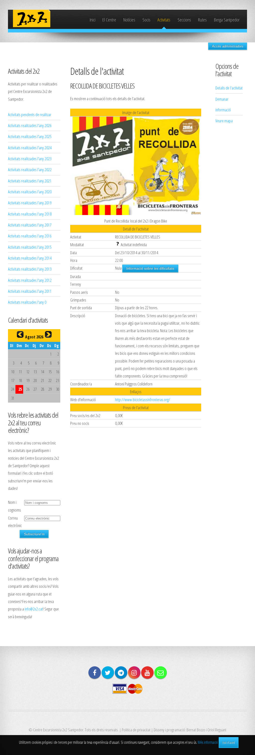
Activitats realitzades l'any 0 (27, 302)
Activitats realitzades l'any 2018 (30, 214)
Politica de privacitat (136, 730)
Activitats (163, 19)
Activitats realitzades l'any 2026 (30, 125)
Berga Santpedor (227, 19)
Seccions (184, 19)
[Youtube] (147, 672)
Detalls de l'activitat (229, 88)
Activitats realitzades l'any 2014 (30, 258)
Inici (92, 19)
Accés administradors (227, 46)
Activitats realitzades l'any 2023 (30, 158)
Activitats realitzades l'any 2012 (30, 280)
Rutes (202, 19)
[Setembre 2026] (48, 334)
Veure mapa (224, 121)
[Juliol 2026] (20, 334)
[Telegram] (121, 672)
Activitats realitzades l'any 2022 (30, 169)
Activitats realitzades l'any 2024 (30, 148)
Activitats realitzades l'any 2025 (30, 136)
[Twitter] (108, 672)
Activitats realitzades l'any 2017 (30, 225)
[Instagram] (134, 672)
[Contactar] (160, 672)
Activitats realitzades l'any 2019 (30, 203)
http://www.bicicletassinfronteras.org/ (142, 399)
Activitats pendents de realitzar (29, 114)
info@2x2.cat (34, 609)
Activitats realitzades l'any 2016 (30, 236)
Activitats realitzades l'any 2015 (30, 247)
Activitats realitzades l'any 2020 (30, 192)
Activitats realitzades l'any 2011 (30, 291)
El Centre (109, 19)
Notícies (129, 19)
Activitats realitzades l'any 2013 (30, 269)
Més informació (208, 742)
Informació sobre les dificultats (150, 268)
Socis (146, 19)
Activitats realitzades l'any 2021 (30, 181)
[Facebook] (94, 672)
